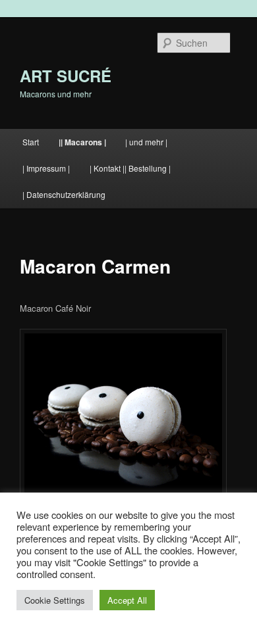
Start (30, 141)
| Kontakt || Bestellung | (130, 168)
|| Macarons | (82, 142)
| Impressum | (46, 168)
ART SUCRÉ (65, 75)
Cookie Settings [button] (54, 600)
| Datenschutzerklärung (63, 194)
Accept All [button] (127, 600)
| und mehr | (146, 141)
